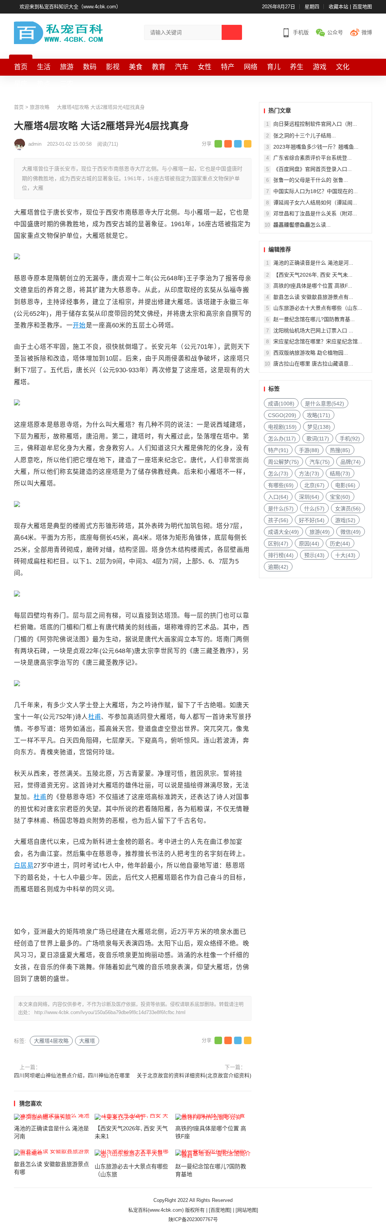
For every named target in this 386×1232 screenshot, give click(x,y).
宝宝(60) (340, 497)
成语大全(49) (283, 532)
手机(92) (350, 439)
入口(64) (278, 497)
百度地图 (362, 6)
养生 (296, 67)
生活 (44, 67)
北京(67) (314, 485)
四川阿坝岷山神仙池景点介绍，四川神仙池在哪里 (72, 1075)
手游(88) (309, 450)
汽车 (181, 67)
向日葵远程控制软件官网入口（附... (315, 124)
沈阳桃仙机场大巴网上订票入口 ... (313, 330)
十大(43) (345, 555)
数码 (89, 67)
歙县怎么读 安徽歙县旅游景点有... (313, 297)
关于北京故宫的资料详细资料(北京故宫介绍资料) (194, 1075)
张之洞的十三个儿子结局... (304, 135)
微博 (366, 32)
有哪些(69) (281, 485)
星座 (21, 84)
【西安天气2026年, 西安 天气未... (312, 275)
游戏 (319, 67)
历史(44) (340, 544)
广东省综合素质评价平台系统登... (312, 158)
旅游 (67, 67)
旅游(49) (319, 532)
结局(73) (340, 474)
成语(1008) (281, 404)
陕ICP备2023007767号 (193, 1219)
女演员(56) (348, 509)
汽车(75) (319, 462)
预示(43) (314, 555)
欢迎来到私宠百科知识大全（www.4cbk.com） (70, 6)
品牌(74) (350, 462)
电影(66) (345, 485)
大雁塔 (87, 1041)
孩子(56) (278, 520)
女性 (204, 67)
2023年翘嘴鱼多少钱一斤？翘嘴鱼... (315, 147)
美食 (135, 67)
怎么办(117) (282, 439)
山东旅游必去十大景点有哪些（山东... (317, 308)
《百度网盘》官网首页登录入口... (312, 169)
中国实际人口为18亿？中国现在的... (315, 191)
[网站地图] (247, 1210)
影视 (112, 67)
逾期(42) (278, 567)
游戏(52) (345, 520)
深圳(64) (309, 497)
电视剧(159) (282, 427)
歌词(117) (317, 439)
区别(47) (278, 544)
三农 (67, 84)
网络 (250, 67)
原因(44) (309, 544)
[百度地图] (220, 1210)
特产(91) (278, 450)
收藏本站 (338, 6)
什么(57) (314, 509)
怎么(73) (278, 474)
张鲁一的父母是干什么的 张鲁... (310, 180)
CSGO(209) (282, 415)
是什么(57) (281, 509)
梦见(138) (319, 427)
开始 (79, 325)
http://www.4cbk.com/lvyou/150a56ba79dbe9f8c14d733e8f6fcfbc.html (109, 1012)
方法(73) (309, 474)
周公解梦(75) (283, 462)
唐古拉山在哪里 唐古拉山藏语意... (313, 364)
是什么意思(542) (324, 404)
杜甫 (94, 716)
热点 (44, 84)
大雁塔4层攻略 (51, 1041)
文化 (342, 67)
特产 (227, 67)
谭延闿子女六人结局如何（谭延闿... (315, 202)
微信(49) (350, 532)
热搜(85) (340, 450)
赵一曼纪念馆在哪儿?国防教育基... (314, 319)
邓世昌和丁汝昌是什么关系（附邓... (315, 213)
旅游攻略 (39, 107)
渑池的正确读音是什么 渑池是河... (313, 263)
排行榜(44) (281, 555)
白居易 (24, 865)
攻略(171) (318, 415)
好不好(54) (312, 520)
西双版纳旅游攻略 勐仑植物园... (310, 353)
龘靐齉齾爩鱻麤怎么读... (302, 225)
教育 (158, 67)
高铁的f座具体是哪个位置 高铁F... (312, 286)
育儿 (273, 67)
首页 (21, 67)
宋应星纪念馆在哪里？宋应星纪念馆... (317, 341)
